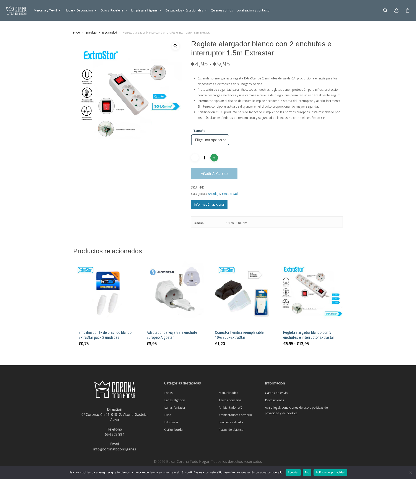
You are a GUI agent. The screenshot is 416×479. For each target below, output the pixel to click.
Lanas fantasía (174, 407)
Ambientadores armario (235, 415)
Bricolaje (91, 32)
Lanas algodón (174, 400)
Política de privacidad (330, 472)
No (307, 472)
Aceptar (293, 472)
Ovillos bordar (174, 429)
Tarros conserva (230, 400)
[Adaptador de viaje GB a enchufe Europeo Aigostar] (173, 292)
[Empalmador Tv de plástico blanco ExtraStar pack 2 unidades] (105, 292)
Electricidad (109, 32)
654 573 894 (114, 434)
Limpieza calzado (231, 422)
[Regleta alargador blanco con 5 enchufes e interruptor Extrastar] (310, 292)
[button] (175, 46)
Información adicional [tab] (209, 204)
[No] (410, 472)
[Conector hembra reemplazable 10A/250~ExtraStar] (242, 292)
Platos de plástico (231, 429)
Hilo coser (171, 422)
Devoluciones (274, 400)
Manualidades (228, 393)
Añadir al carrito (214, 173)
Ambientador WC (230, 407)
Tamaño (199, 130)
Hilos (167, 415)
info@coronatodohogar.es (114, 449)
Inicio (76, 32)
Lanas (168, 393)
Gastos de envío (276, 393)
